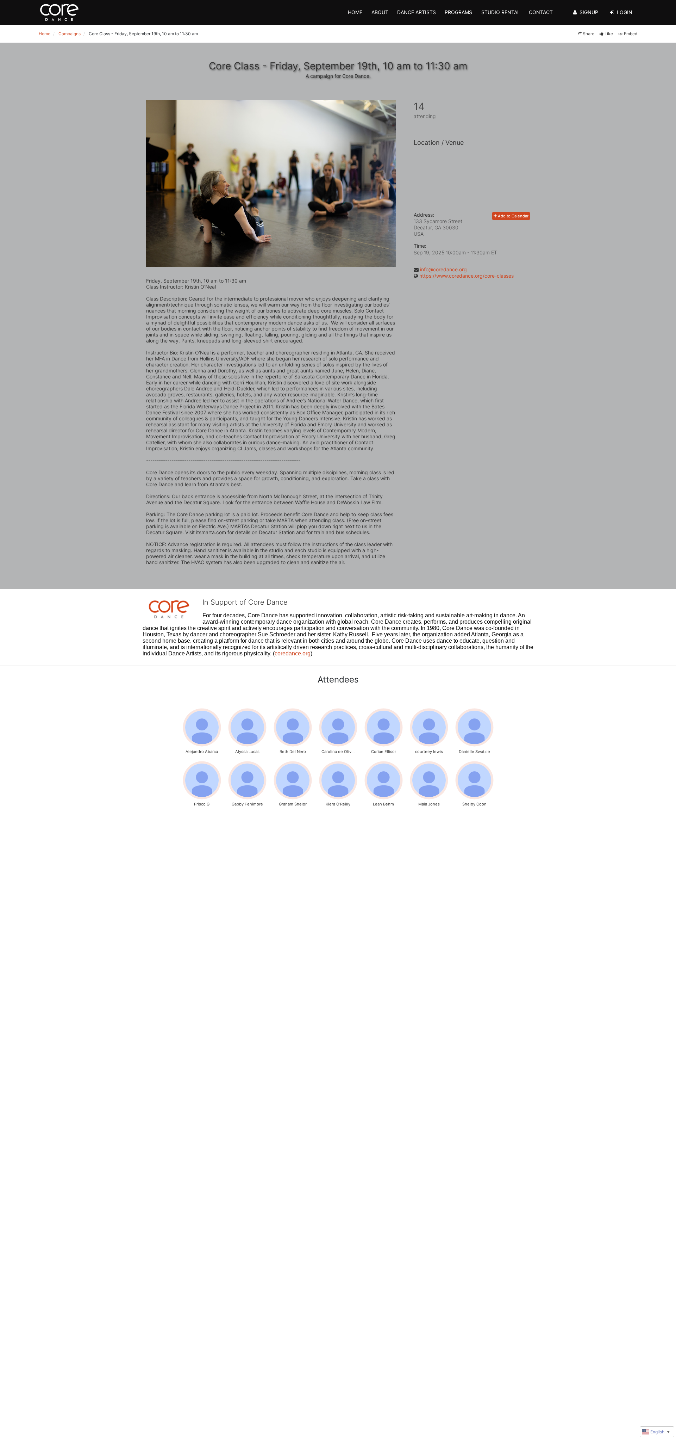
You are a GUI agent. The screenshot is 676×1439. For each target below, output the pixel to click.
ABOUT (379, 12)
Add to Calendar (512, 216)
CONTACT (541, 12)
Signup (589, 12)
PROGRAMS (458, 12)
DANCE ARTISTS (416, 12)
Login (624, 12)
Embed (630, 33)
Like (609, 33)
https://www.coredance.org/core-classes (466, 276)
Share (588, 33)
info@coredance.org (443, 269)
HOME (355, 12)
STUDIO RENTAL (500, 12)
